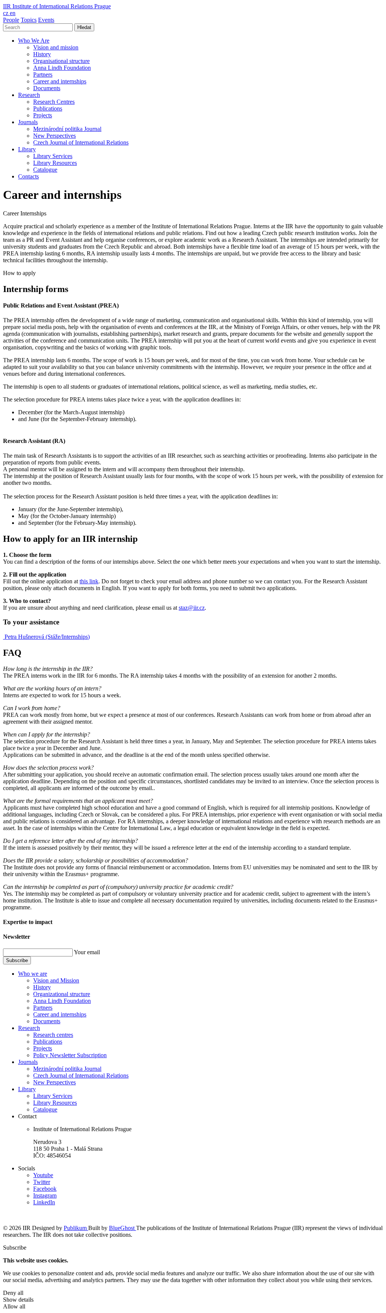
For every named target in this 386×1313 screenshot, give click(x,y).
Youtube (43, 1175)
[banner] (57, 6)
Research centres (53, 1035)
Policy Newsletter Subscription (70, 1055)
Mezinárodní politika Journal (67, 129)
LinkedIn (44, 1202)
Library (27, 149)
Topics (29, 20)
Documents (46, 88)
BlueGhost (122, 1228)
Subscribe (17, 960)
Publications (47, 108)
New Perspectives (54, 135)
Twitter (41, 1182)
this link (89, 581)
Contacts (28, 176)
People (11, 20)
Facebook (45, 1188)
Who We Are (33, 40)
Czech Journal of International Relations (81, 142)
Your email (87, 952)
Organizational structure (61, 994)
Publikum (76, 1228)
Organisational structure (61, 61)
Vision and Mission (56, 980)
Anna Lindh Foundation (62, 68)
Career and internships (59, 81)
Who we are (32, 973)
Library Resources (55, 163)
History (42, 54)
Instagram (45, 1195)
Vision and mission (55, 47)
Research (29, 95)
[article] (46, 636)
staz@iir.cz (192, 607)
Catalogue (45, 169)
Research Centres (54, 101)
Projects (42, 115)
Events (46, 20)
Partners (42, 74)
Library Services (52, 156)
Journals (28, 122)
